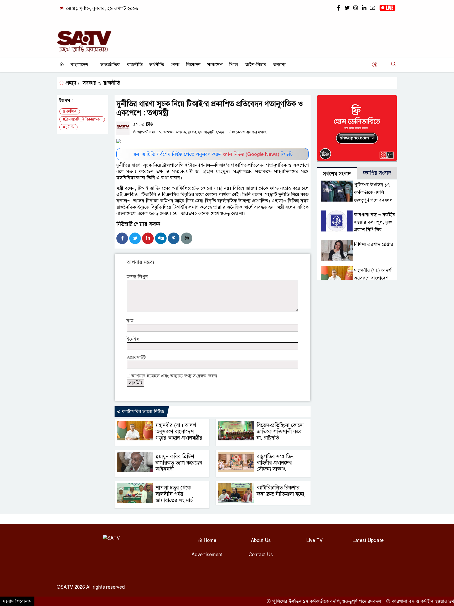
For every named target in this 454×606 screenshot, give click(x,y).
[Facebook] (122, 238)
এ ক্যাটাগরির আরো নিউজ (140, 411)
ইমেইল (133, 339)
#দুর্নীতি (68, 127)
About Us (261, 540)
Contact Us (261, 554)
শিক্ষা (233, 64)
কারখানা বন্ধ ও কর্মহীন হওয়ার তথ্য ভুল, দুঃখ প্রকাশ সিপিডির (374, 222)
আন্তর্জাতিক (110, 64)
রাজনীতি (135, 64)
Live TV (314, 540)
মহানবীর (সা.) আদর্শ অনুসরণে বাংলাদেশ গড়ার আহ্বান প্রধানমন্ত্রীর (179, 431)
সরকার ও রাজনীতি (101, 83)
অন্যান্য (279, 64)
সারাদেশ (215, 64)
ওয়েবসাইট (136, 357)
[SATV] (84, 39)
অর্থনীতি (156, 64)
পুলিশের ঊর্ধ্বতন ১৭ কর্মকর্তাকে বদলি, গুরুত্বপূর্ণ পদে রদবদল (373, 192)
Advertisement (207, 554)
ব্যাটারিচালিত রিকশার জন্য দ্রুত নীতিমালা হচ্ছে (280, 490)
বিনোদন (193, 64)
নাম (130, 321)
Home (209, 540)
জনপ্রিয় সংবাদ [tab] (377, 173)
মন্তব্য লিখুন (137, 277)
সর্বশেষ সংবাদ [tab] (337, 174)
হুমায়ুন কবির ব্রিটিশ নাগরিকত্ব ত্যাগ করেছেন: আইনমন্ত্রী (180, 462)
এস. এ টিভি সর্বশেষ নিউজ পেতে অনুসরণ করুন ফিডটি (213, 154)
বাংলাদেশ (79, 64)
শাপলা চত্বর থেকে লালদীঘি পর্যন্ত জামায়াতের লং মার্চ (174, 494)
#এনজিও (69, 111)
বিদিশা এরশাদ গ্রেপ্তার (373, 244)
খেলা (175, 64)
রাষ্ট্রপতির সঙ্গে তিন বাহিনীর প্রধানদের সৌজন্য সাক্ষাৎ (275, 462)
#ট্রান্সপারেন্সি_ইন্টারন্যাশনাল (82, 119)
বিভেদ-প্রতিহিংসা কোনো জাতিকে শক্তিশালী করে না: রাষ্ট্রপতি (280, 431)
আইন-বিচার (255, 64)
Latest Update (368, 540)
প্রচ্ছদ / (72, 83)
